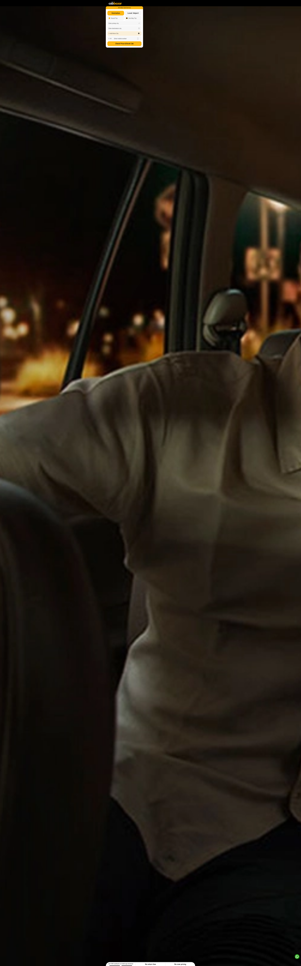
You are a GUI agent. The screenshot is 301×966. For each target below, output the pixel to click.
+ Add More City (113, 33)
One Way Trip (132, 18)
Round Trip (114, 18)
